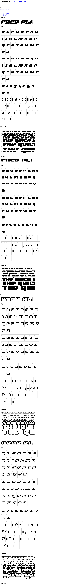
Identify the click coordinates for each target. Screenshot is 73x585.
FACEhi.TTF (5, 15)
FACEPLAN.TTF (6, 13)
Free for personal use (7, 7)
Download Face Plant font (4, 9)
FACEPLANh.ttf (5, 14)
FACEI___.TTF (5, 12)
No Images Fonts (20, 1)
